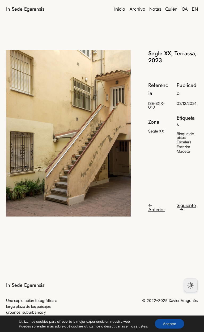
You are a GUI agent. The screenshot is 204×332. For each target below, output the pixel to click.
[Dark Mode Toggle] (191, 285)
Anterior (156, 209)
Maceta (183, 151)
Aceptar (169, 323)
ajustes (141, 326)
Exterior (183, 147)
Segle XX (156, 131)
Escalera (184, 142)
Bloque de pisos (185, 136)
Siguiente (186, 205)
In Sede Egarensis (25, 9)
